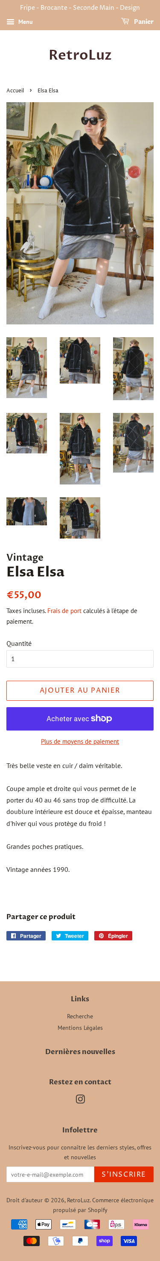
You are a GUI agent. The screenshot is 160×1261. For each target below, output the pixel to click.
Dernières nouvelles (80, 1052)
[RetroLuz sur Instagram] (80, 1101)
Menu (25, 22)
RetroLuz (80, 55)
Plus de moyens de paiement (80, 741)
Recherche (80, 1016)
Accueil (15, 91)
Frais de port (64, 611)
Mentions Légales (80, 1028)
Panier (143, 22)
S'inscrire (124, 1174)
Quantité (19, 643)
